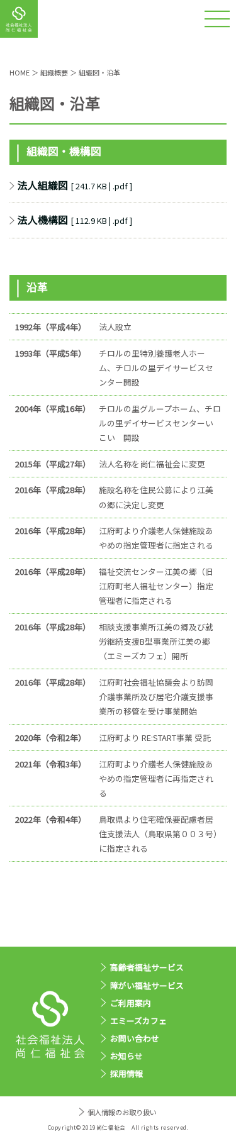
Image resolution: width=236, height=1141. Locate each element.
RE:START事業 (168, 737)
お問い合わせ (134, 1038)
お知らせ (126, 1055)
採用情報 (126, 1073)
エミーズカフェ (138, 1020)
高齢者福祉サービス (147, 967)
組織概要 (54, 72)
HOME (19, 72)
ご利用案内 (130, 1003)
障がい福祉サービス (147, 985)
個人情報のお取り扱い (121, 1112)
